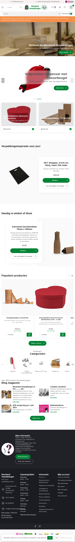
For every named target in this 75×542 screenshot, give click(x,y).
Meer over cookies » (66, 538)
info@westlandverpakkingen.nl (15, 509)
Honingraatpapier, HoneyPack (17, 318)
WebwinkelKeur (57, 405)
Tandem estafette (58, 387)
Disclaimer (42, 506)
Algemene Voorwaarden (46, 485)
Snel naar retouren (24, 461)
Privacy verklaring (44, 497)
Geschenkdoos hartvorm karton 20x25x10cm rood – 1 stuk (51, 318)
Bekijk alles (36, 418)
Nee (57, 538)
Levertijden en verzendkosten (43, 490)
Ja (50, 538)
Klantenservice (23, 457)
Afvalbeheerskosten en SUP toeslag (46, 510)
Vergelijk (10, 334)
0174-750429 (10, 498)
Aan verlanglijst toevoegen (55, 186)
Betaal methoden (44, 494)
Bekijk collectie (36, 343)
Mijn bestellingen (63, 483)
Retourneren (43, 503)
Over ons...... (42, 477)
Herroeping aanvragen (65, 480)
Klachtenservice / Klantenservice (44, 481)
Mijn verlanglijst (62, 490)
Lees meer (16, 402)
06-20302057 (10, 503)
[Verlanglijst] (65, 7)
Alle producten (62, 496)
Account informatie (64, 477)
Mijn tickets (61, 486)
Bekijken (55, 180)
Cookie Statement (44, 500)
